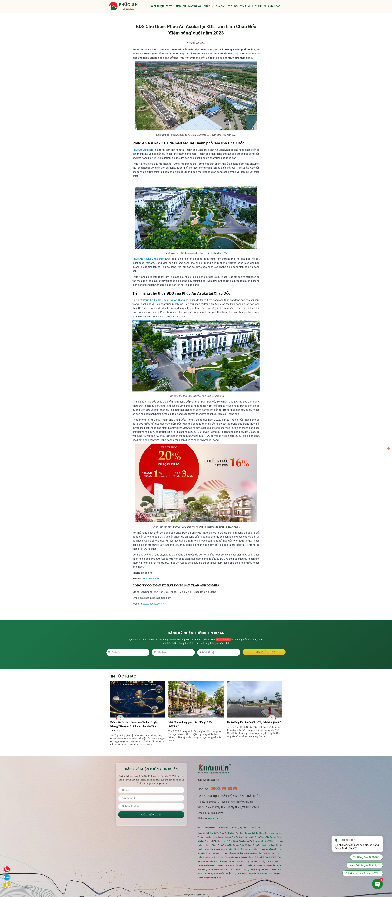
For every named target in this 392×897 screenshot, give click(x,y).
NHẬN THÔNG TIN (264, 652)
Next (272, 718)
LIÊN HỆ (257, 6)
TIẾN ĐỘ (233, 6)
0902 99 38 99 (151, 578)
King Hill (263, 833)
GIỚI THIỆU (157, 6)
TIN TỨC (245, 6)
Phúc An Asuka (204, 894)
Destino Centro (264, 845)
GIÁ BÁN (221, 6)
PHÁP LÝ (209, 6)
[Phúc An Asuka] (123, 6)
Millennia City (211, 865)
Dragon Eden (214, 853)
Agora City (230, 837)
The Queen (218, 857)
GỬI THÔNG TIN (151, 814)
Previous (120, 718)
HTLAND (222, 827)
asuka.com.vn (215, 818)
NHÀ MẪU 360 (272, 6)
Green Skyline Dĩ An (208, 845)
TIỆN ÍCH (181, 6)
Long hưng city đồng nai (215, 837)
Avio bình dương (242, 861)
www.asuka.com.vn (154, 603)
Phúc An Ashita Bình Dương (237, 869)
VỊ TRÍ (169, 6)
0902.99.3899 (223, 788)
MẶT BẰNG (194, 6)
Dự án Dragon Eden (243, 849)
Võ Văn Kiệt (266, 841)
